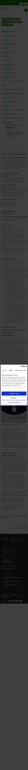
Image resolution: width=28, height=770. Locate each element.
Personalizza (13, 397)
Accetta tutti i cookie (14, 393)
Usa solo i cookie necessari (14, 402)
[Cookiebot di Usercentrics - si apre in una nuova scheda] (20, 366)
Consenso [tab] (4, 370)
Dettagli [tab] (11, 370)
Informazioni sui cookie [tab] (20, 370)
